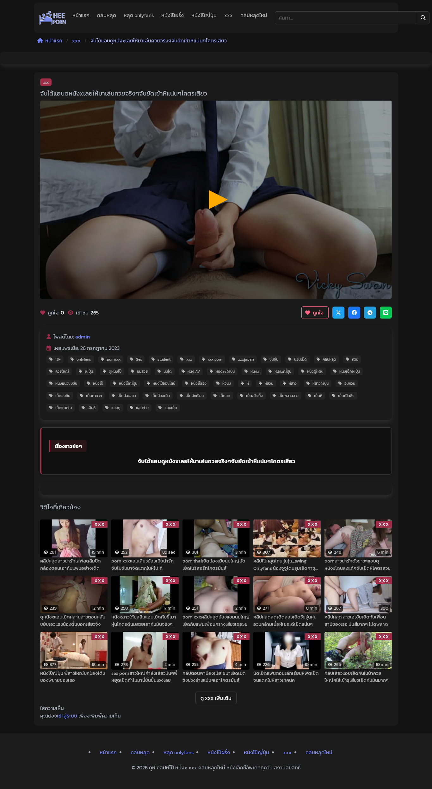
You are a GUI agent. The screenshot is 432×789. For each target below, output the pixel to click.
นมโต (168, 371)
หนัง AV (194, 371)
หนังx (254, 371)
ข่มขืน (273, 359)
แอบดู (115, 408)
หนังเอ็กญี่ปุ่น (349, 371)
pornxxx (113, 359)
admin (82, 336)
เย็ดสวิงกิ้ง (254, 396)
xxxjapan (246, 359)
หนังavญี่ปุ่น (225, 371)
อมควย (349, 383)
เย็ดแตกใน (63, 408)
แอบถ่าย (142, 408)
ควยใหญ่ (62, 371)
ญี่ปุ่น (89, 371)
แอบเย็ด (170, 408)
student (163, 359)
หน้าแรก (80, 15)
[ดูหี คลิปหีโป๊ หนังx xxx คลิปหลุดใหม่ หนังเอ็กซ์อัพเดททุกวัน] (52, 18)
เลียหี (92, 408)
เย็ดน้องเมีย (160, 396)
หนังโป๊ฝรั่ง (172, 15)
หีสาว (293, 383)
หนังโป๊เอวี (199, 383)
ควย (355, 359)
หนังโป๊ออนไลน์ (164, 383)
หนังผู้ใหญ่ (315, 371)
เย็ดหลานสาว (289, 396)
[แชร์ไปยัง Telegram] (370, 313)
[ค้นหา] (423, 17)
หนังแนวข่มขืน (66, 383)
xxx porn (215, 359)
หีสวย (269, 383)
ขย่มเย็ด (300, 359)
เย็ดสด (224, 396)
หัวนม (226, 383)
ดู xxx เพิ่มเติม (216, 698)
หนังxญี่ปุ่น (283, 371)
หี (248, 383)
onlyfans (84, 359)
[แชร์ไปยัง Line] (386, 313)
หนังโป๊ (98, 383)
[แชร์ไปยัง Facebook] (354, 313)
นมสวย (142, 371)
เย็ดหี (318, 396)
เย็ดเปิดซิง (346, 396)
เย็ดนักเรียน (195, 396)
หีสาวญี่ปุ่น (320, 383)
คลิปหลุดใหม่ (253, 15)
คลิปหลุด (106, 15)
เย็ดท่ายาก (94, 396)
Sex (139, 359)
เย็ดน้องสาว (127, 396)
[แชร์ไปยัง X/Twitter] (338, 313)
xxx (228, 15)
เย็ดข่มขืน (62, 396)
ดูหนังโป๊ (115, 371)
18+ (58, 359)
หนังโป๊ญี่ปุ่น (204, 15)
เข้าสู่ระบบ (67, 715)
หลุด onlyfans (139, 15)
